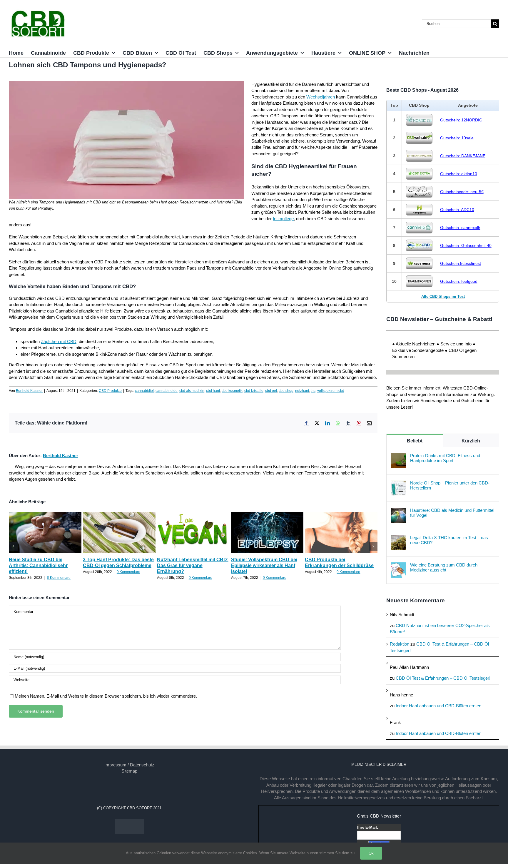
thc (313, 391)
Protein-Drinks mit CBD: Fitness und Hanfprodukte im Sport (445, 458)
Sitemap (129, 770)
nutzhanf (302, 391)
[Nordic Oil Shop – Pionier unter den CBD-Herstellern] (398, 483)
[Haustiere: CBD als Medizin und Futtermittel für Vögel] (398, 510)
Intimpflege (283, 218)
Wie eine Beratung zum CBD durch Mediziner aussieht (443, 567)
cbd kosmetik (232, 391)
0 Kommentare (59, 578)
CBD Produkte (110, 391)
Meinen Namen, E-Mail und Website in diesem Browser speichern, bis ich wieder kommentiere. (106, 695)
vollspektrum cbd (330, 391)
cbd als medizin (191, 391)
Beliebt (414, 440)
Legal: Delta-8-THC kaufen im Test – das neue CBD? (449, 540)
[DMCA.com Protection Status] (129, 822)
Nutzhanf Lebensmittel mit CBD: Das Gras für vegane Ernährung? (192, 565)
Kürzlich (471, 440)
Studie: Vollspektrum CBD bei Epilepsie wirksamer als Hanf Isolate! (264, 565)
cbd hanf (213, 391)
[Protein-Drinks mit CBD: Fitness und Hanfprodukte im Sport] (398, 456)
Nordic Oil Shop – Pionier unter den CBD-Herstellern (449, 485)
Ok (371, 853)
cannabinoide (167, 391)
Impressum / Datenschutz (129, 764)
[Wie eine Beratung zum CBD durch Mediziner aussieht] (398, 565)
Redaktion (399, 643)
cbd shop (286, 391)
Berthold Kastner (29, 391)
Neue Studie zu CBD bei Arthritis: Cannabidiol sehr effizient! (38, 565)
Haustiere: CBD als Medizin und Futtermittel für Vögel (452, 513)
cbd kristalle (253, 391)
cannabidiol (144, 391)
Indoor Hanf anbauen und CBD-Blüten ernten (438, 705)
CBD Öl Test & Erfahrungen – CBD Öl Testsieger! (443, 678)
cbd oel (271, 391)
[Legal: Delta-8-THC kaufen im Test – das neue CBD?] (398, 538)
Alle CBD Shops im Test (443, 296)
